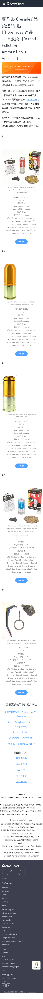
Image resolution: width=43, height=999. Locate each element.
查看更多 (21, 242)
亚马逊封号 (21, 770)
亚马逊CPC (21, 781)
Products (5, 887)
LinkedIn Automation (9, 978)
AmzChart (32, 99)
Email (25, 797)
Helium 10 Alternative (9, 934)
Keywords (5, 891)
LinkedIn (39, 797)
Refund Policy (7, 916)
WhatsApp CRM (7, 975)
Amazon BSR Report (9, 963)
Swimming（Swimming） (21, 737)
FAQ (3, 931)
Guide (4, 949)
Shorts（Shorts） (21, 732)
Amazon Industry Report (10, 967)
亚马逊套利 (21, 764)
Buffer (31, 797)
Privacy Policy (7, 920)
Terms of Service (8, 923)
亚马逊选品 (21, 758)
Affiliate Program (8, 909)
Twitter (3, 797)
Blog (3, 956)
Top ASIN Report (7, 960)
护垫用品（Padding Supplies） (21, 743)
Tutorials (5, 953)
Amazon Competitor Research (12, 941)
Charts (4, 894)
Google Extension (8, 938)
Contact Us (6, 927)
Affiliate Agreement (9, 913)
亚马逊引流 (21, 775)
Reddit (10, 797)
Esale (4, 982)
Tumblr (17, 797)
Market (4, 898)
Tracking (5, 901)
